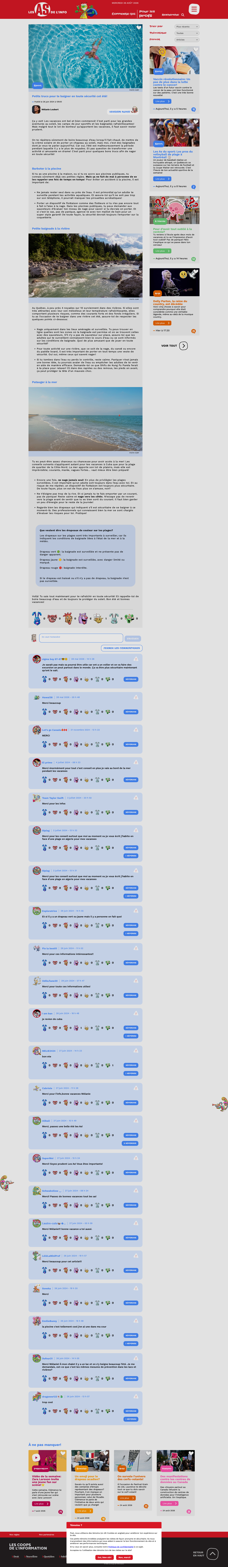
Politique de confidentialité (120, 1547)
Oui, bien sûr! (104, 1557)
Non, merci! (124, 1557)
